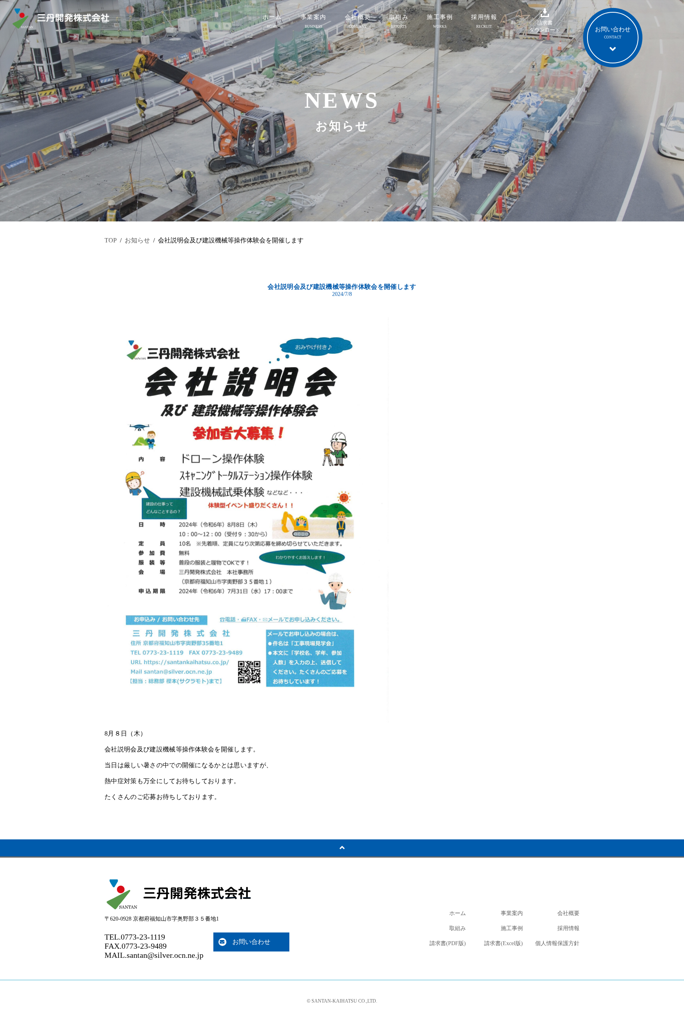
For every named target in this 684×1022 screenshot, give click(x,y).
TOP (110, 240)
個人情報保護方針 (557, 943)
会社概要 (358, 21)
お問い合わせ (251, 941)
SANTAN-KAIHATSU (334, 1001)
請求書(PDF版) (447, 943)
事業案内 (313, 21)
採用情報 (484, 21)
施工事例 (440, 21)
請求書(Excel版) (503, 943)
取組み (399, 21)
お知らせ (137, 240)
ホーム (272, 21)
